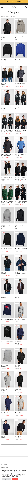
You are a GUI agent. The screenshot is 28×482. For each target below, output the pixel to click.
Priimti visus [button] (15, 479)
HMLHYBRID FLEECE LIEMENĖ (6, 107)
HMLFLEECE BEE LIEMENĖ (5, 273)
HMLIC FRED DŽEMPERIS (18, 342)
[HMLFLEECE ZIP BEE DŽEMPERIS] (7, 286)
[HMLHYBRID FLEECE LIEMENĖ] (7, 97)
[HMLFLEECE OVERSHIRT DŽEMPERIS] (21, 263)
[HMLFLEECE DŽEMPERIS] (7, 74)
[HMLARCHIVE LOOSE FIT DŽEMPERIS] (7, 168)
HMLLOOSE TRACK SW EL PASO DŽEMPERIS (7, 131)
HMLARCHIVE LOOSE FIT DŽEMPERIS (6, 178)
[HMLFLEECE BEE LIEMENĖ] (7, 263)
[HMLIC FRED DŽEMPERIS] (21, 332)
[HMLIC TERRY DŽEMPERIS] (7, 427)
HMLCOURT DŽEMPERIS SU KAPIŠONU (7, 249)
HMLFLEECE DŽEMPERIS (4, 84)
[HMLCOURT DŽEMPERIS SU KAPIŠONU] (7, 239)
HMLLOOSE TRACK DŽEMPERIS (19, 107)
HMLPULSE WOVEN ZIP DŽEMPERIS (20, 155)
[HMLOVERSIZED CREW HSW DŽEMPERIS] (21, 121)
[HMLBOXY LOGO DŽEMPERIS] (21, 26)
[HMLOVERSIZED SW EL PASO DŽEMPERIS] (7, 144)
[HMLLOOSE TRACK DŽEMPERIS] (21, 97)
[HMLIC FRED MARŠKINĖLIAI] (21, 403)
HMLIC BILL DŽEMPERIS (7, 319)
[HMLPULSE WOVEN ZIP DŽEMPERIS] (21, 144)
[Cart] (26, 7)
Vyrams (7, 16)
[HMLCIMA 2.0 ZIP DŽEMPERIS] (7, 215)
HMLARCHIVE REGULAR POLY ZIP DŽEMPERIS (7, 202)
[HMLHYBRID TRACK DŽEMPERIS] (7, 26)
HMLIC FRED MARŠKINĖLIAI (18, 413)
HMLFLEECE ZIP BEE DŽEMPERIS (6, 296)
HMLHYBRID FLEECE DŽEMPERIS (20, 84)
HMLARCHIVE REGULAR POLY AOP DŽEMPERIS (21, 178)
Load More (14, 446)
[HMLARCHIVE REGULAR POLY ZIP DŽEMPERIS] (7, 192)
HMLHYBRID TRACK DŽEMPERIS (6, 36)
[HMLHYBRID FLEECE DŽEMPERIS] (21, 74)
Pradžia (3, 16)
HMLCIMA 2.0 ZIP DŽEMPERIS (5, 225)
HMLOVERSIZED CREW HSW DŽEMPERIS (20, 131)
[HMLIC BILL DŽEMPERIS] (7, 310)
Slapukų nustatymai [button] (6, 479)
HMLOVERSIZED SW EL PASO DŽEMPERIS (7, 155)
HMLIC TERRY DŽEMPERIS (4, 437)
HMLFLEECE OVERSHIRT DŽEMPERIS (20, 273)
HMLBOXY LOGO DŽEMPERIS (19, 36)
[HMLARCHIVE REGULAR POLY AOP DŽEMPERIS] (21, 168)
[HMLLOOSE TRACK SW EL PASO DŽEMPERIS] (7, 121)
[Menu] (2, 7)
